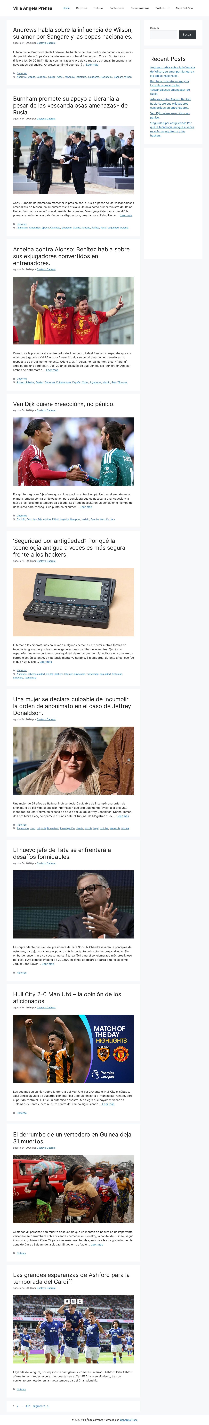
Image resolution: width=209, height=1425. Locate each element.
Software (18, 677)
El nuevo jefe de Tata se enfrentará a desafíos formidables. (62, 853)
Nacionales (107, 76)
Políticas (160, 8)
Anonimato (23, 828)
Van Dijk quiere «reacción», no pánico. (64, 403)
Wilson (128, 76)
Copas (31, 76)
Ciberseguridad (36, 674)
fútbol (60, 76)
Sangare (118, 76)
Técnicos (122, 382)
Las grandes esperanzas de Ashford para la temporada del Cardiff (71, 1278)
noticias (86, 227)
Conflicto (55, 227)
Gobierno (67, 227)
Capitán (21, 519)
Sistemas (117, 674)
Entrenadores (63, 382)
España (76, 382)
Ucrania (124, 227)
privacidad (79, 674)
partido (85, 519)
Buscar (154, 28)
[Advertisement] (173, 203)
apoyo (45, 227)
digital (49, 674)
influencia (69, 76)
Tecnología (30, 677)
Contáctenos (117, 8)
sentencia (115, 828)
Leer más (92, 64)
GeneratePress (128, 1419)
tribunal (125, 828)
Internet (68, 674)
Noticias (98, 8)
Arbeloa (30, 382)
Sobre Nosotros (140, 8)
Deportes (81, 8)
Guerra (76, 227)
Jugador (64, 519)
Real (114, 382)
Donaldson (53, 828)
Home (66, 8)
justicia (88, 828)
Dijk (40, 519)
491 (28, 1406)
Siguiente (41, 1406)
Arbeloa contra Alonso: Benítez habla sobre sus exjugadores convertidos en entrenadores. (71, 256)
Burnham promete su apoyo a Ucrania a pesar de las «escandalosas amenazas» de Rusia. (70, 105)
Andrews (22, 76)
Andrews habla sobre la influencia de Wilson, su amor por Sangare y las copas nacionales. (73, 33)
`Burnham (22, 227)
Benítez (40, 382)
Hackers (58, 674)
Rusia (103, 227)
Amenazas (35, 227)
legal (95, 828)
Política (95, 227)
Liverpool (75, 519)
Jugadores (93, 76)
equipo (52, 76)
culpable (41, 828)
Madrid (106, 382)
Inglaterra (81, 76)
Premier (95, 519)
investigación (67, 828)
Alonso (20, 382)
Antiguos (22, 674)
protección (92, 674)
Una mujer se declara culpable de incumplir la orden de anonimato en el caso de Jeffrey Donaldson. (72, 706)
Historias (22, 224)
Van (113, 519)
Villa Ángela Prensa (32, 8)
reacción (104, 519)
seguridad (113, 227)
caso (32, 828)
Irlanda (79, 828)
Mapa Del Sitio (184, 8)
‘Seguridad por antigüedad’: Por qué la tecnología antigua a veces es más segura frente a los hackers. (69, 547)
